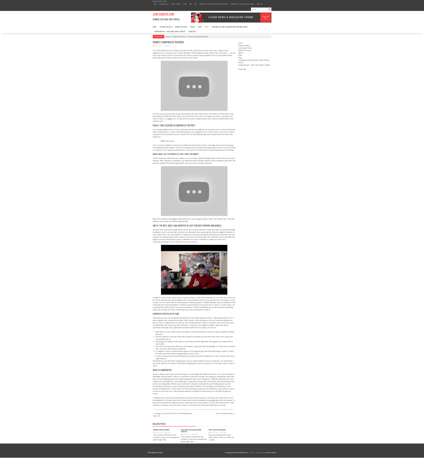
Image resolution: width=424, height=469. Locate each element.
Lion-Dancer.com (163, 14)
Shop (190, 4)
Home (155, 4)
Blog (195, 4)
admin (167, 46)
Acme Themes (271, 452)
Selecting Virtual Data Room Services (191, 431)
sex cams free (213, 400)
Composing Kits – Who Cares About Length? (242, 4)
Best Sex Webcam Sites (224, 413)
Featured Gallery (164, 4)
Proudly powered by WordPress (236, 452)
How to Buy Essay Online (217, 430)
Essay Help (260, 4)
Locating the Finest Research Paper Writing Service (213, 4)
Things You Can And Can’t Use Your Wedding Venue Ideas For (172, 414)
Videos (185, 4)
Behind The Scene (176, 4)
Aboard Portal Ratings (161, 430)
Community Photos (245, 48)
